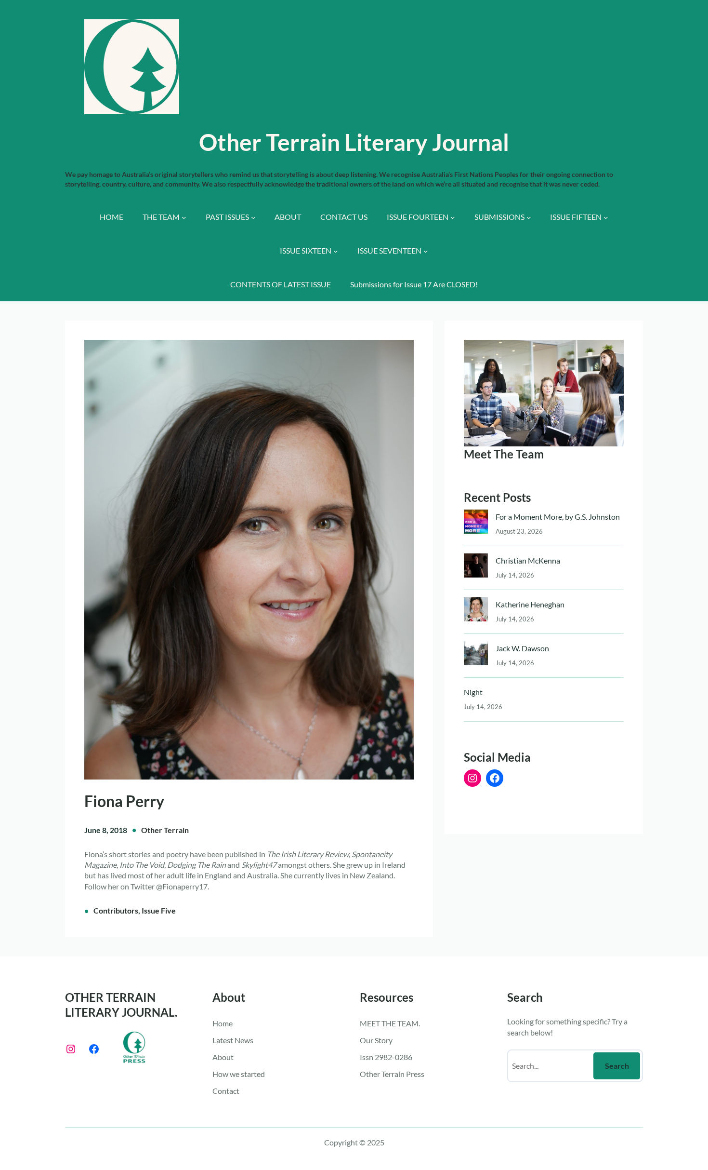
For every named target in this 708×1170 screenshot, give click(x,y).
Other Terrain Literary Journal (354, 142)
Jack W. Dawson (522, 648)
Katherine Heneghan (530, 604)
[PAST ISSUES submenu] (253, 217)
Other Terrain (165, 829)
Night (473, 692)
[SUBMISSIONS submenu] (528, 217)
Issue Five (159, 910)
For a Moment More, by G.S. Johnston (558, 516)
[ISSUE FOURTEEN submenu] (452, 217)
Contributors (115, 910)
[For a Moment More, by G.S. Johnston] (476, 524)
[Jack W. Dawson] (476, 655)
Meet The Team (504, 454)
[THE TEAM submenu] (184, 217)
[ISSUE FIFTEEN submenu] (605, 217)
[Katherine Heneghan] (476, 611)
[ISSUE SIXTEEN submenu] (335, 251)
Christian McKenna (528, 560)
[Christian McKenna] (476, 567)
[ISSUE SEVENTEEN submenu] (425, 251)
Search (617, 1065)
